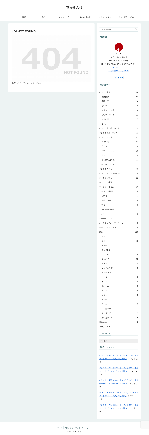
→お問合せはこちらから (118, 71)
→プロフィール (118, 67)
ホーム (59, 428)
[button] (136, 29)
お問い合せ (69, 428)
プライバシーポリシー (83, 428)
